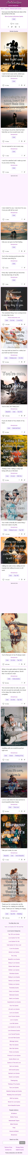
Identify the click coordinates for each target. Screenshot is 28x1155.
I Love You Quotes (14, 948)
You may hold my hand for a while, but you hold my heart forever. (13, 351)
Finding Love (13, 358)
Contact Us (8, 1149)
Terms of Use (8, 1147)
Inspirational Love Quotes (14, 1002)
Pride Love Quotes (14, 1052)
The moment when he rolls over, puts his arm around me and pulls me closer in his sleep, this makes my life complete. (14, 691)
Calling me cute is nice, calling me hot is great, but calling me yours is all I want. (13, 568)
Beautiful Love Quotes (14, 959)
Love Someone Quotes (14, 1030)
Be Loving (14, 955)
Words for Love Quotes (14, 1102)
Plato (14, 1127)
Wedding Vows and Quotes (14, 1094)
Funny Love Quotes (14, 991)
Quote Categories (13, 6)
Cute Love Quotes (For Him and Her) (14, 926)
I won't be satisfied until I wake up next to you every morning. (14, 162)
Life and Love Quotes (14, 1009)
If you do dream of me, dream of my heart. (13, 422)
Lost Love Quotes (14, 1012)
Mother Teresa (14, 1117)
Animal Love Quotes (14, 952)
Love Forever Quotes (14, 1016)
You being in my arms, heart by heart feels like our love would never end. (13, 131)
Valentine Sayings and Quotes (14, 1091)
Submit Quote (20, 1149)
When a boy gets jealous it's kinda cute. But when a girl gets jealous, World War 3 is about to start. (14, 671)
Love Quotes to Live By (14, 1027)
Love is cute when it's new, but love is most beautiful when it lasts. (13, 801)
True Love (16, 807)
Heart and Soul (16, 428)
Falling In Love (13, 530)
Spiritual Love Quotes (14, 1073)
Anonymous (14, 78)
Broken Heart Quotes (14, 966)
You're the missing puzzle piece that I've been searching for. (13, 257)
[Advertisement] (14, 190)
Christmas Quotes (14, 973)
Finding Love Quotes (14, 984)
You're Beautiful (20, 855)
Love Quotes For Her (14, 941)
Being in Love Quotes (14, 963)
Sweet (11, 755)
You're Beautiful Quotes (14, 1105)
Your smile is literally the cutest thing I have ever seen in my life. (13, 524)
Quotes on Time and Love (14, 1062)
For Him (12, 320)
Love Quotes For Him (14, 938)
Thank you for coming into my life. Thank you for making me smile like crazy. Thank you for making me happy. (14, 906)
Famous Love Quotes (14, 980)
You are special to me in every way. (13, 146)
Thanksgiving (14, 1080)
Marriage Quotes (14, 1041)
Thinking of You (19, 755)
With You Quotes (14, 1098)
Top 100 (20, 411)
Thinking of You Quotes (14, 1084)
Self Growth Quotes (14, 1069)
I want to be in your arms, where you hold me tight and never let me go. (13, 75)
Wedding (19, 914)
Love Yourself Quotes (14, 1034)
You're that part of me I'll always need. (13, 655)
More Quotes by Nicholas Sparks (14, 16)
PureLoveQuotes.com (14, 317)
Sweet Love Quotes (14, 1077)
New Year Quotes (14, 1048)
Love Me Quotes (14, 1023)
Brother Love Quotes (14, 970)
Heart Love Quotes (14, 998)
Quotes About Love (14, 1059)
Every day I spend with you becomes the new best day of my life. (13, 274)
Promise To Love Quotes (14, 1055)
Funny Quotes (16, 679)
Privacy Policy (20, 1147)
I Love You (19, 320)
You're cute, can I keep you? (10, 406)
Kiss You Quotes (14, 1005)
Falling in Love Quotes (14, 977)
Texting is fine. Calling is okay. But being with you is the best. (12, 470)
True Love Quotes (14, 1087)
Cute (14, 19)
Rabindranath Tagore (14, 1120)
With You (19, 476)
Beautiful (8, 411)
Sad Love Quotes (14, 1066)
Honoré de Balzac (14, 1131)
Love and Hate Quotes (14, 1037)
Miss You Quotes (14, 1045)
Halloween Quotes (14, 995)
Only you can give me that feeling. (12, 242)
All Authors (14, 1113)
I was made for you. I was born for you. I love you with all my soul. (14, 209)
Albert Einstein (14, 1124)
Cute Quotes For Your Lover (14, 945)
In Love (13, 476)
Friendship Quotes (14, 987)
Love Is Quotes (14, 1020)
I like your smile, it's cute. (9, 850)
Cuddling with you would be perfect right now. (13, 749)
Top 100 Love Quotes (14, 934)
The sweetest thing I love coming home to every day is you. (14, 314)
